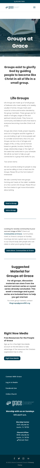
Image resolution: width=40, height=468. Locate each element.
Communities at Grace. (13, 234)
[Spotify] (28, 459)
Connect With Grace (14, 377)
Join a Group (11, 210)
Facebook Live (11, 388)
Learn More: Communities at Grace (20, 250)
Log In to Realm (12, 382)
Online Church (11, 394)
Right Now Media (12, 358)
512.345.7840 (23, 440)
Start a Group (11, 203)
